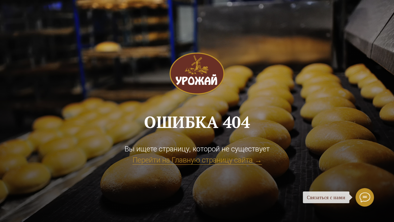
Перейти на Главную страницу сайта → (197, 160)
